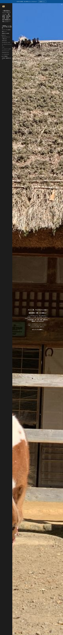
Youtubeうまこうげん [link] (6, 42)
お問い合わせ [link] (4, 40)
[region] (31, 1)
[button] (62, 4)
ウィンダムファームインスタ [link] (6, 45)
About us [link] (4, 35)
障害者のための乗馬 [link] (5, 33)
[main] (37, 319)
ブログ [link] (3, 47)
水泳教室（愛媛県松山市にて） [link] (6, 59)
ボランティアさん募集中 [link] (6, 29)
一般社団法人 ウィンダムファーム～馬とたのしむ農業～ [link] (6, 26)
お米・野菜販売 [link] (4, 56)
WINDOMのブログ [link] (5, 52)
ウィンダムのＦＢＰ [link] (5, 54)
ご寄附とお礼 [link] (4, 38)
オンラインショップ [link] (5, 50)
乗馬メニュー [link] (4, 31)
